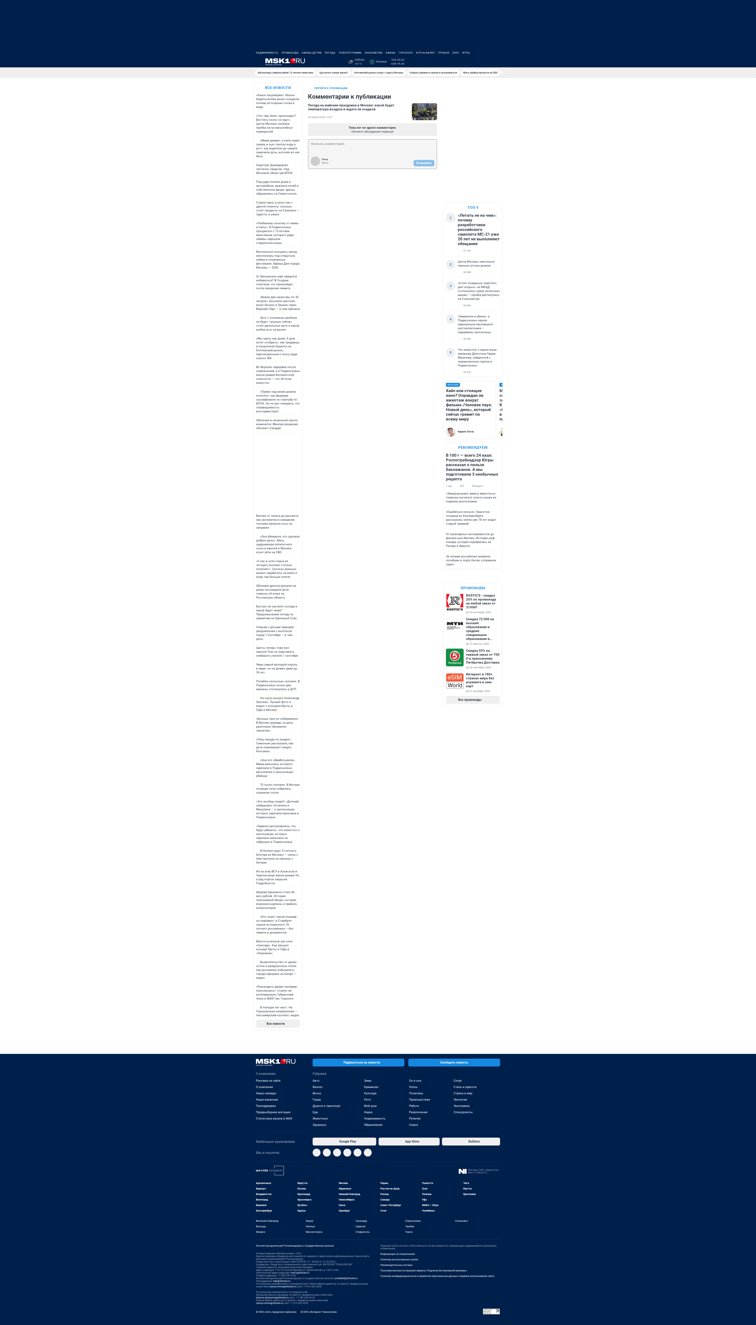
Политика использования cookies (399, 1259)
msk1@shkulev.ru (300, 1272)
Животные (320, 1118)
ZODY (455, 52)
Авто (316, 1080)
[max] (347, 1153)
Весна (317, 1093)
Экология (460, 1099)
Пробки (443, 52)
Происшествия (419, 1099)
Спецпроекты (463, 1112)
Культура (370, 1093)
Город (317, 1099)
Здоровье (319, 1125)
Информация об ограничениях (397, 1254)
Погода (330, 52)
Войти (325, 163)
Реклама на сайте (268, 1080)
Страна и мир (463, 1093)
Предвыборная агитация (273, 1112)
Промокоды (290, 52)
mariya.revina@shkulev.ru (282, 1286)
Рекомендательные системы (396, 1265)
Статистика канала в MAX (274, 1118)
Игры (466, 52)
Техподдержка (266, 1106)
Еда (315, 1112)
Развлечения (418, 1112)
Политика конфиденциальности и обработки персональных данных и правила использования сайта (437, 1276)
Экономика (462, 1106)
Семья (413, 1125)
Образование (373, 1125)
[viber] (357, 1153)
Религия (415, 1118)
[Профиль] (497, 61)
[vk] (327, 1153)
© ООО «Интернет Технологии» (319, 1311)
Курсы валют (425, 52)
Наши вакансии (267, 1099)
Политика (416, 1093)
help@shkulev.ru (281, 1281)
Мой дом (370, 1106)
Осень (413, 1087)
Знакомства (374, 52)
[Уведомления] (488, 61)
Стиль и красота (465, 1087)
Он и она (415, 1080)
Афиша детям (311, 52)
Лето (367, 1099)
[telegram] (317, 1153)
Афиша (391, 52)
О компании (264, 1087)
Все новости (278, 87)
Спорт (458, 1080)
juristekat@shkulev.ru (346, 1278)
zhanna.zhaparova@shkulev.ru (272, 1297)
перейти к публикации (330, 88)
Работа (414, 1106)
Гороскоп (406, 52)
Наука (368, 1112)
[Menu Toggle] (258, 61)
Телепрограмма (350, 52)
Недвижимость (267, 52)
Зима (367, 1080)
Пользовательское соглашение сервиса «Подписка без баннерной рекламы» (423, 1270)
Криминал (371, 1087)
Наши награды (266, 1093)
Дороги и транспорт (326, 1106)
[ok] (337, 1153)
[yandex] (368, 1153)
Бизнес (318, 1087)
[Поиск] (479, 61)
